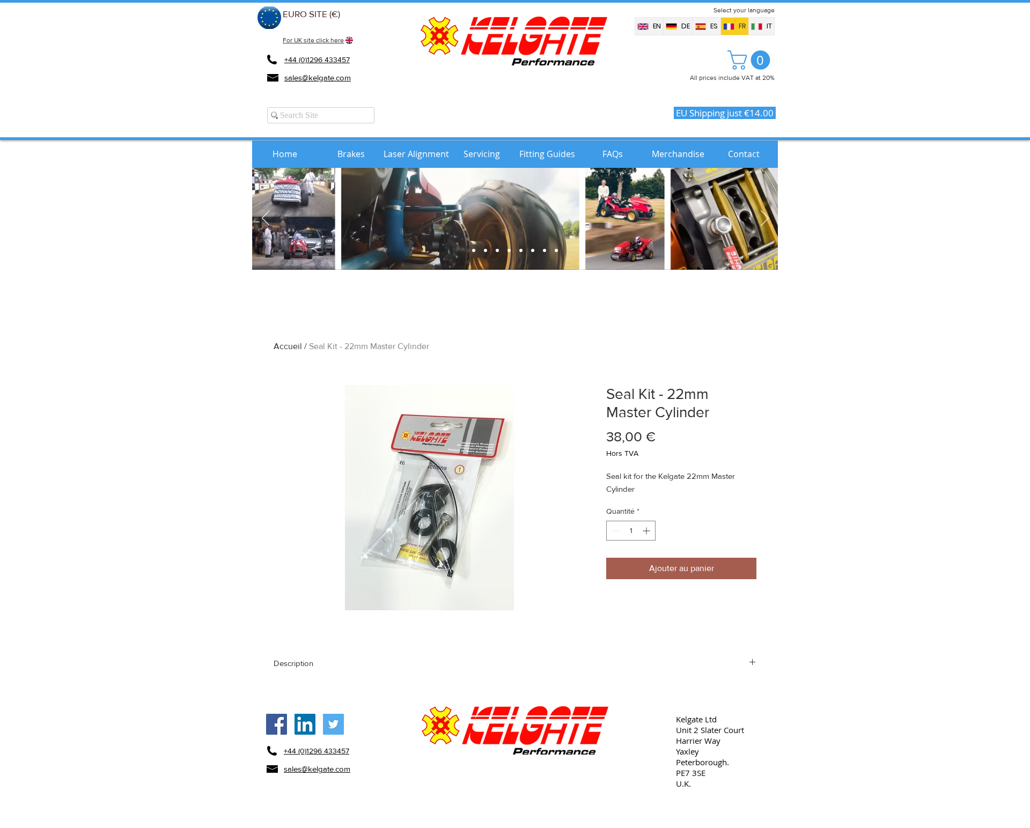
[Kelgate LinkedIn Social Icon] (305, 724)
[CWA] (521, 250)
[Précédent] (266, 218)
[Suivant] (765, 218)
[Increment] (647, 530)
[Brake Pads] (485, 250)
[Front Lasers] (509, 250)
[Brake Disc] (497, 250)
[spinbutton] (631, 530)
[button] (751, 60)
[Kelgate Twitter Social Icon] (333, 724)
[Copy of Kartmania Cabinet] (556, 250)
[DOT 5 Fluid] (544, 250)
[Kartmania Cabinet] (473, 250)
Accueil (288, 346)
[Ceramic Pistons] (532, 250)
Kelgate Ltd (696, 719)
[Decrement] (614, 530)
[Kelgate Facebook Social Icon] (276, 724)
